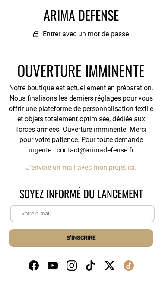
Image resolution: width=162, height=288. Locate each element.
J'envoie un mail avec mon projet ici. (81, 167)
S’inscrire (81, 237)
